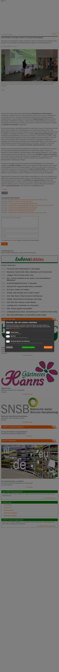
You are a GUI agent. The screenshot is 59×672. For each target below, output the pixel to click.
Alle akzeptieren (48, 347)
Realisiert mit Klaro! (48, 350)
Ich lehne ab (9, 347)
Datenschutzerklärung (15, 328)
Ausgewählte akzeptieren (28, 347)
